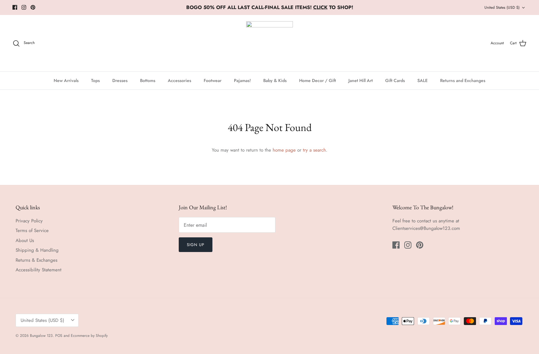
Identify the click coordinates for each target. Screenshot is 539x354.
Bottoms (147, 80)
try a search (314, 150)
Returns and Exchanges (462, 80)
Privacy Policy (29, 220)
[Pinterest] (33, 7)
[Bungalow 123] (269, 43)
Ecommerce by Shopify (89, 335)
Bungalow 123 (41, 335)
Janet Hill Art (360, 80)
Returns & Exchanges (36, 260)
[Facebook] (14, 7)
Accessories (179, 80)
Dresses (120, 80)
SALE (422, 80)
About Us (25, 240)
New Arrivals (66, 80)
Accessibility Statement (38, 269)
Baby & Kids (275, 80)
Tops (95, 80)
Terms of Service (32, 230)
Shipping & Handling (37, 250)
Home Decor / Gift (317, 80)
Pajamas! (242, 80)
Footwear (212, 80)
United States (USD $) (502, 7)
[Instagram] (24, 7)
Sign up (195, 245)
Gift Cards (395, 80)
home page (284, 150)
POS (58, 335)
